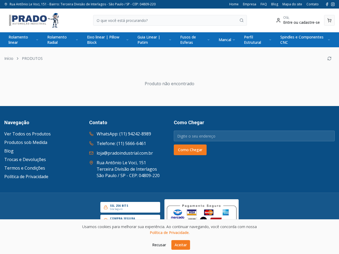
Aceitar (181, 244)
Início (8, 58)
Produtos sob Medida (25, 142)
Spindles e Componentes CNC (302, 39)
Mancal (225, 39)
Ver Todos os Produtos (27, 134)
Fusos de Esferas (188, 39)
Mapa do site (292, 4)
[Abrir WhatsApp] (326, 240)
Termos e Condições (24, 168)
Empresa (249, 4)
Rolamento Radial (57, 39)
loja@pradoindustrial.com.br (125, 153)
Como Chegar (190, 149)
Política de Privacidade (26, 176)
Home (234, 4)
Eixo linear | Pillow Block (103, 39)
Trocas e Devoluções (25, 159)
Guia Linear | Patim (148, 39)
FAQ (264, 4)
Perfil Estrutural (252, 39)
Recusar (159, 244)
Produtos (32, 58)
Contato (312, 4)
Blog (274, 4)
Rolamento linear (18, 39)
